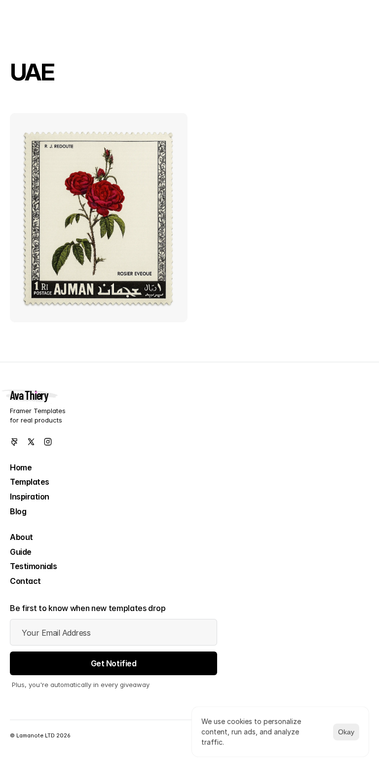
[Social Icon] (14, 441)
